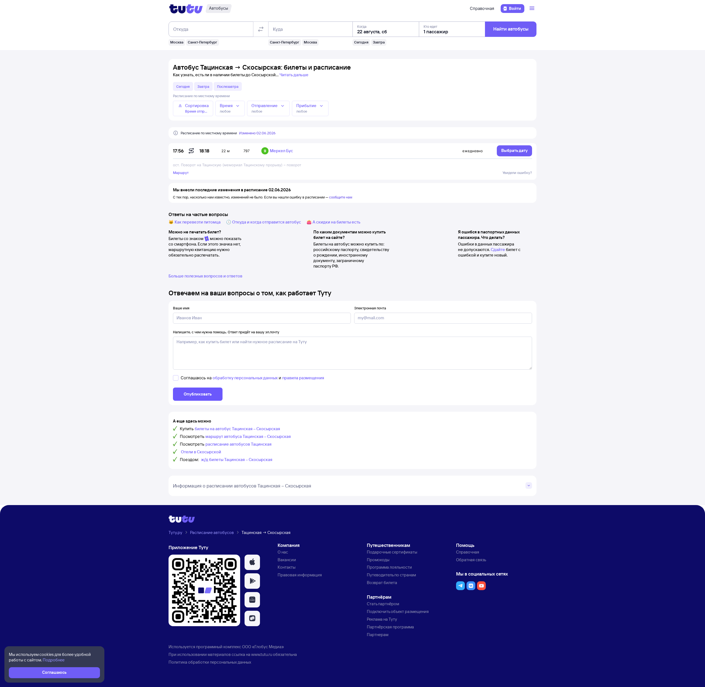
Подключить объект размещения (398, 611)
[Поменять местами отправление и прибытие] (261, 29)
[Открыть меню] (532, 8)
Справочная (482, 8)
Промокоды (378, 559)
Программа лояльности (389, 567)
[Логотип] (186, 8)
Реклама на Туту (382, 619)
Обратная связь (471, 559)
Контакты (286, 567)
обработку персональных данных (245, 377)
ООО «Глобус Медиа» (263, 646)
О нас (283, 552)
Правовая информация (300, 574)
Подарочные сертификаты (392, 552)
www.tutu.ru (261, 654)
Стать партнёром (383, 603)
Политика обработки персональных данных (210, 662)
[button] (252, 562)
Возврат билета (382, 582)
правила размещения (303, 377)
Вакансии (287, 559)
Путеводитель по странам (391, 574)
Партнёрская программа (390, 626)
